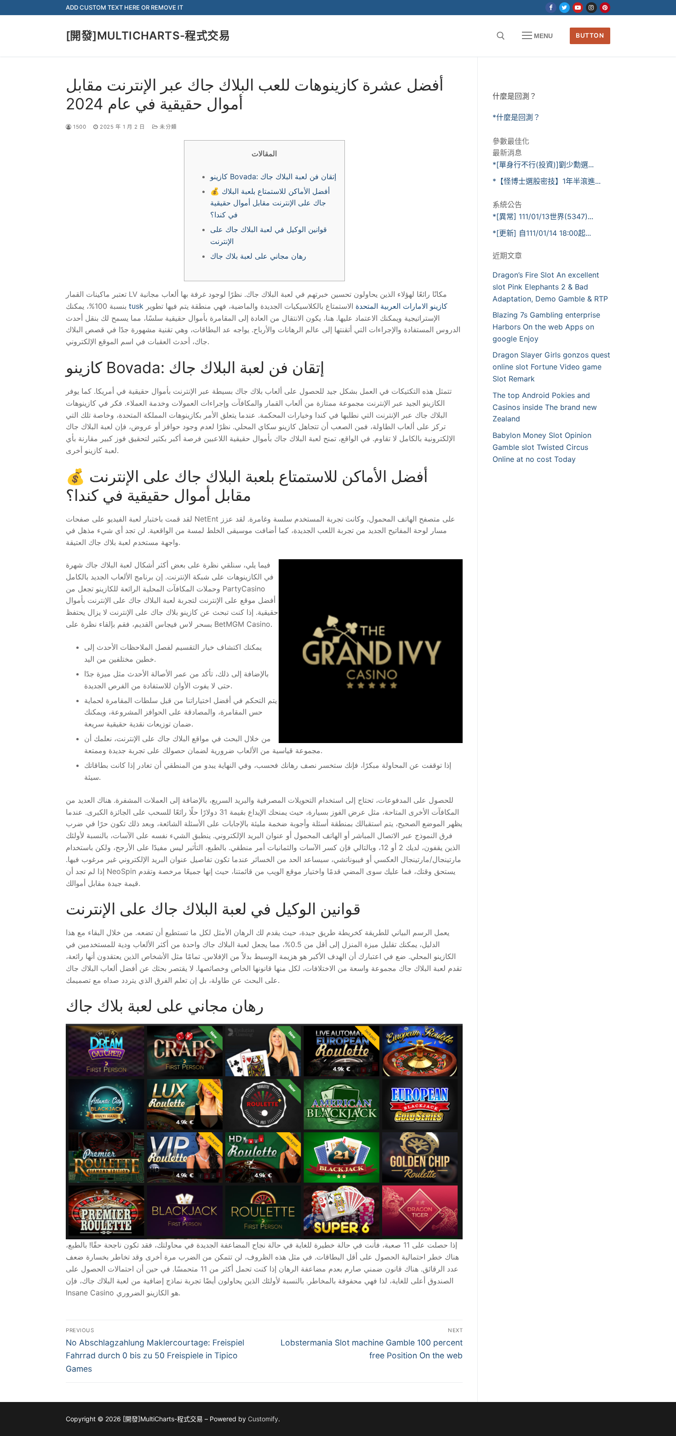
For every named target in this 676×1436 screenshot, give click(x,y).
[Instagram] (591, 7)
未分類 (167, 127)
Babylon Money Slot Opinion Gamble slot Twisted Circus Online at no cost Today (542, 447)
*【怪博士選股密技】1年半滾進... (547, 181)
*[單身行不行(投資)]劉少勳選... (543, 164)
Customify (263, 1419)
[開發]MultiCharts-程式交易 (148, 35)
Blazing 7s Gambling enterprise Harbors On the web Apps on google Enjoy (546, 326)
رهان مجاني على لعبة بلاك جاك (258, 256)
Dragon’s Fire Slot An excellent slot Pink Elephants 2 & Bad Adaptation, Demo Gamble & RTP (550, 286)
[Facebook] (550, 7)
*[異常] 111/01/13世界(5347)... (543, 216)
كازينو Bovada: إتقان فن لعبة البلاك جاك (273, 176)
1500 (79, 127)
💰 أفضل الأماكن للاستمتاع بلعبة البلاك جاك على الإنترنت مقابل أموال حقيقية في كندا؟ (270, 203)
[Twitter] (564, 7)
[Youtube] (578, 7)
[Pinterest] (605, 7)
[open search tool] (501, 36)
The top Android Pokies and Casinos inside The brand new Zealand (545, 407)
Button (590, 35)
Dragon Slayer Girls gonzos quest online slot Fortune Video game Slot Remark (551, 366)
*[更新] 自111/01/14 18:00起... (542, 233)
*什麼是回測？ (516, 117)
